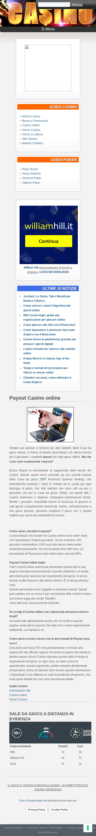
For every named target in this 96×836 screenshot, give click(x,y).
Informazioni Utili (20, 690)
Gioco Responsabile (30, 800)
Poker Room (30, 169)
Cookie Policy (59, 809)
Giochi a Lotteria (32, 134)
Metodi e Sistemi (32, 143)
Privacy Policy (36, 809)
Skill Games (29, 138)
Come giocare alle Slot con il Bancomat (49, 325)
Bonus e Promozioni (35, 120)
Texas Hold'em (31, 173)
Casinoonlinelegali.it (13, 828)
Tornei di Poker (31, 178)
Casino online (31, 125)
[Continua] (48, 90)
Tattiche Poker (31, 182)
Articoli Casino (31, 116)
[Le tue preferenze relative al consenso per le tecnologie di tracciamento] (87, 827)
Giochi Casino (31, 130)
